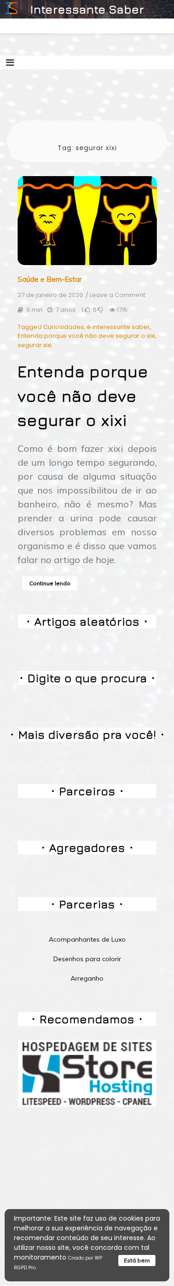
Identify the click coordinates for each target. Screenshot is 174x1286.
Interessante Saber (87, 9)
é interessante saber (118, 327)
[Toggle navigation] (10, 63)
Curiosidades (63, 327)
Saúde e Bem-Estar (50, 279)
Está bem (137, 1260)
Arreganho (87, 978)
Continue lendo (50, 583)
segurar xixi (35, 345)
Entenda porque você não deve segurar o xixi (86, 335)
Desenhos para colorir (87, 959)
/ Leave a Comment (115, 295)
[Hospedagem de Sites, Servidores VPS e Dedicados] (87, 1073)
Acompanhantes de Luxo (87, 939)
